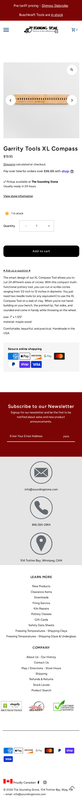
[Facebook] (37, 782)
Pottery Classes (41, 614)
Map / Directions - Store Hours (41, 668)
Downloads (41, 597)
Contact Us (41, 662)
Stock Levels (41, 684)
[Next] (72, 100)
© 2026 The (11, 789)
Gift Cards (41, 619)
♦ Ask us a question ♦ (17, 270)
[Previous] (11, 100)
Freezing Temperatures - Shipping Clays (41, 631)
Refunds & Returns (41, 679)
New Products (41, 586)
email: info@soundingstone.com (25, 794)
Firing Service (41, 603)
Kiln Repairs (41, 608)
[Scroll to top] (72, 787)
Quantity (9, 226)
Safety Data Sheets (41, 625)
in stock (57, 15)
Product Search (41, 690)
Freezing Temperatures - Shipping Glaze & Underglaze (41, 636)
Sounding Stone (29, 789)
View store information (18, 196)
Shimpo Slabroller (55, 6)
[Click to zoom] (72, 70)
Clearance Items (41, 592)
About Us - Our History (41, 657)
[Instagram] (44, 782)
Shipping (9, 164)
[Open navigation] (9, 30)
